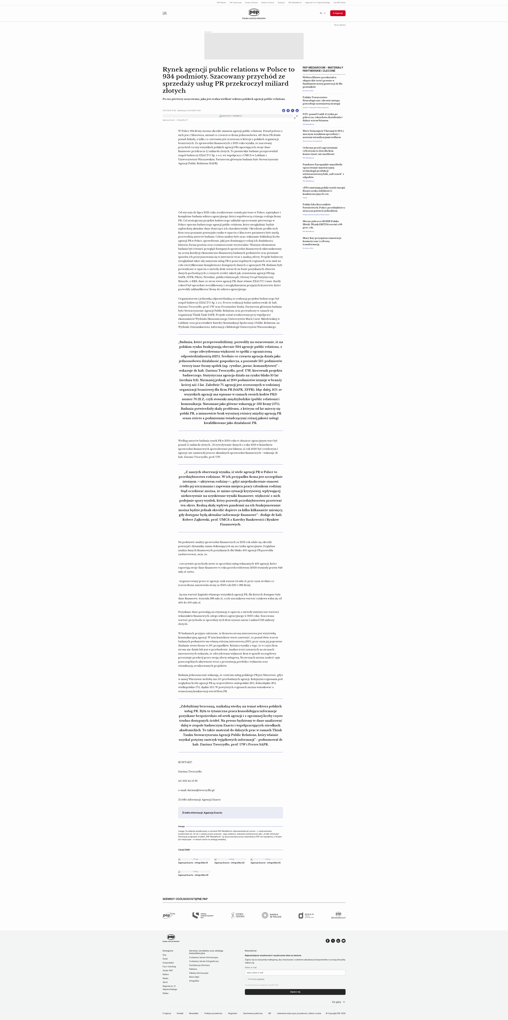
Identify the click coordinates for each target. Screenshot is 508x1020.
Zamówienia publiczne (253, 1013)
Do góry (336, 1002)
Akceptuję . (256, 979)
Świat (165, 958)
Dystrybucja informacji (199, 965)
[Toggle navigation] (165, 13)
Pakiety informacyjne (198, 973)
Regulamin (232, 1013)
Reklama (193, 969)
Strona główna (340, 25)
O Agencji (338, 13)
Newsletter (194, 1013)
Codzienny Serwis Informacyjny (203, 957)
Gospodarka (168, 962)
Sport (165, 982)
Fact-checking (169, 966)
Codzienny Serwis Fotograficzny (204, 961)
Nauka (165, 978)
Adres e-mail (251, 967)
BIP (269, 1013)
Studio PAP (168, 970)
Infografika (194, 981)
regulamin (260, 979)
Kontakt (180, 1013)
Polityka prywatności (213, 1013)
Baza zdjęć (194, 977)
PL (321, 13)
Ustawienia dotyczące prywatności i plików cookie (299, 1013)
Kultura (166, 974)
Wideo (166, 993)
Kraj (164, 955)
